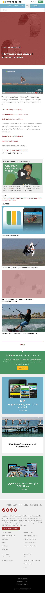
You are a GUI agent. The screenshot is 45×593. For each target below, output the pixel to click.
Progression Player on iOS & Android (22, 405)
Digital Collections (30, 542)
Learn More (22, 410)
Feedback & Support (8, 536)
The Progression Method (32, 560)
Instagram (5, 549)
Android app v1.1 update (10, 235)
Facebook (5, 539)
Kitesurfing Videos (30, 539)
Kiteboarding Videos (30, 536)
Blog (27, 5)
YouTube (4, 546)
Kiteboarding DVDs (30, 546)
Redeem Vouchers (8, 560)
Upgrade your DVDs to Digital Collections (22, 484)
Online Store (28, 564)
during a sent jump (12, 109)
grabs (4, 198)
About (26, 557)
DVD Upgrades (6, 557)
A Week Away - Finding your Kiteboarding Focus (19, 333)
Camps (22, 5)
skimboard (6, 200)
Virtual (16, 5)
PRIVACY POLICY (23, 584)
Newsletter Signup (11, 528)
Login (41, 1)
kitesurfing (37, 198)
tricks (13, 200)
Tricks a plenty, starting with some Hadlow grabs (20, 267)
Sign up (22, 368)
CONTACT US (22, 578)
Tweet (22, 345)
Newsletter (34, 5)
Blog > (5, 47)
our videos (9, 188)
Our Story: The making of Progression (22, 445)
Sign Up (33, 1)
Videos (9, 5)
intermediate (12, 198)
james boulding (24, 198)
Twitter (4, 542)
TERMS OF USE (22, 581)
